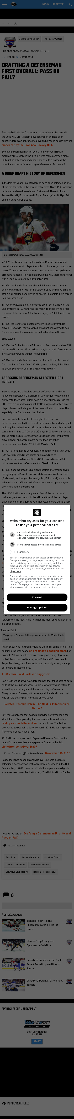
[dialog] (37, 559)
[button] (37, 552)
